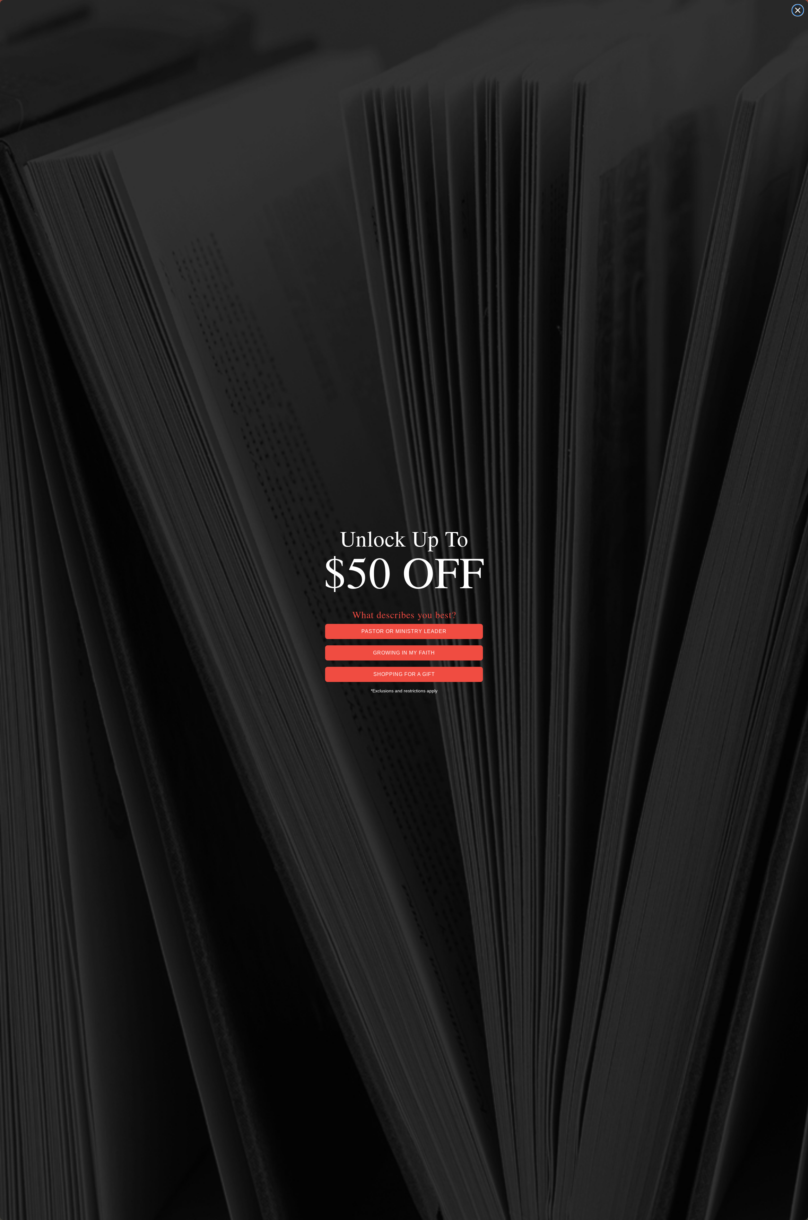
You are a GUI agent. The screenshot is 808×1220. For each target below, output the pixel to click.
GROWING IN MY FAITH (404, 652)
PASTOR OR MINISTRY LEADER (404, 631)
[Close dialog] (797, 10)
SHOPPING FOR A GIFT (404, 674)
